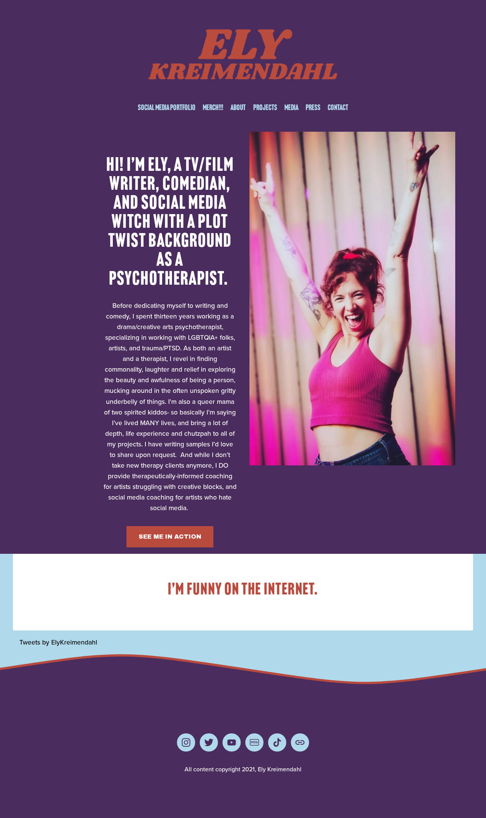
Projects (265, 107)
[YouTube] (231, 742)
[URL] (300, 742)
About (238, 107)
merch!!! (213, 107)
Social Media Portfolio (167, 107)
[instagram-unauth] (186, 742)
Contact (338, 107)
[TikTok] (277, 742)
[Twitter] (209, 742)
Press (313, 107)
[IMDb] (254, 742)
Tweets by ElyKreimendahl (58, 642)
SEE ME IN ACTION (170, 536)
